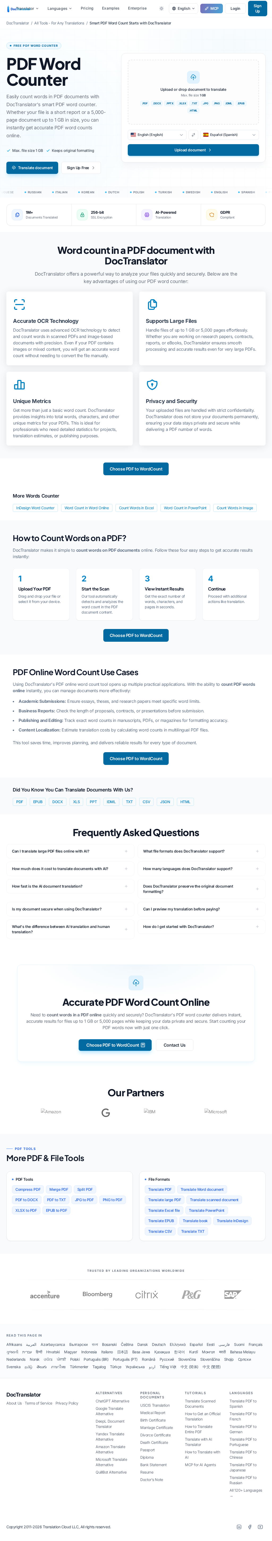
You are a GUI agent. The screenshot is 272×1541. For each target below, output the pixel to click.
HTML (185, 801)
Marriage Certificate (156, 1427)
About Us (14, 1403)
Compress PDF (27, 1189)
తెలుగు (42, 1366)
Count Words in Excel (136, 508)
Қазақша (162, 1352)
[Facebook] (249, 1527)
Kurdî (193, 1352)
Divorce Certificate (155, 1435)
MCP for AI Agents (200, 1464)
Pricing (87, 8)
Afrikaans (14, 1344)
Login (235, 8)
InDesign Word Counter (35, 508)
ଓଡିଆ (48, 1359)
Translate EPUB (161, 1220)
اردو (152, 1366)
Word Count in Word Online (87, 508)
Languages (57, 8)
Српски (244, 1359)
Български (78, 1344)
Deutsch (158, 1344)
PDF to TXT (56, 1199)
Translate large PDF (164, 1199)
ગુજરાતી (12, 1352)
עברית (27, 1352)
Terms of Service (38, 1403)
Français (255, 1344)
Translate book (195, 1220)
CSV (146, 801)
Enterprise (137, 8)
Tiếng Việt (168, 1366)
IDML (111, 801)
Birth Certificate (152, 1420)
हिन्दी (39, 1352)
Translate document (35, 167)
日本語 (122, 1352)
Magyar (70, 1352)
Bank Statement (153, 1464)
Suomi (239, 1344)
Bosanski (109, 1344)
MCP (214, 8)
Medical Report (152, 1412)
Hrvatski (53, 1352)
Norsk (35, 1359)
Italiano (107, 1352)
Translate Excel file (164, 1210)
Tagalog (99, 1366)
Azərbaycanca (53, 1344)
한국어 (179, 1352)
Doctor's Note (151, 1479)
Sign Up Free (78, 167)
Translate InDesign (232, 1220)
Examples (111, 8)
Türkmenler (79, 1366)
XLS (76, 801)
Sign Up (257, 8)
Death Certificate (154, 1442)
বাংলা (95, 1344)
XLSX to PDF (26, 1210)
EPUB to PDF (56, 1210)
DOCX (57, 801)
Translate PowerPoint (206, 1210)
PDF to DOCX (26, 1199)
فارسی (224, 1344)
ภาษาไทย (58, 1366)
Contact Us (175, 1045)
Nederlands (16, 1359)
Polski (75, 1359)
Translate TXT (193, 1231)
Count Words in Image (235, 508)
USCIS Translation (154, 1405)
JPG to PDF (84, 1199)
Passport (147, 1450)
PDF (19, 801)
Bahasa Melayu (242, 1352)
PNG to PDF (112, 1199)
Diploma (147, 1457)
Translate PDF (160, 1189)
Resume (147, 1472)
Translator (25, 8)
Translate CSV (160, 1231)
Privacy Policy (67, 1403)
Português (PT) (125, 1359)
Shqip (229, 1359)
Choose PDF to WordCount (136, 469)
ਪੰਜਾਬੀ (61, 1359)
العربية (31, 1344)
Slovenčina (187, 1359)
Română (148, 1359)
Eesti (210, 1344)
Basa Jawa (141, 1352)
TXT (129, 801)
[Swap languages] (193, 135)
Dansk (142, 1344)
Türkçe (115, 1366)
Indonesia (89, 1352)
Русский (167, 1359)
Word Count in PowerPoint (185, 508)
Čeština (127, 1344)
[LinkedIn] (239, 1527)
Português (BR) (96, 1359)
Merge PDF (58, 1189)
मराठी (222, 1352)
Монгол (208, 1352)
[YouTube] (260, 1527)
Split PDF (85, 1189)
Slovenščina (210, 1359)
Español (196, 1344)
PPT (93, 801)
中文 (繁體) (211, 1366)
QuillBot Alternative (111, 1472)
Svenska (13, 1366)
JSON (165, 801)
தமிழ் (28, 1366)
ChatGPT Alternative (112, 1401)
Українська (135, 1366)
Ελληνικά (177, 1344)
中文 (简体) (189, 1366)
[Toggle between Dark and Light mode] (161, 8)
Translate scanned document (214, 1199)
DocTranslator (23, 1395)
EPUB (37, 801)
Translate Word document (202, 1189)
